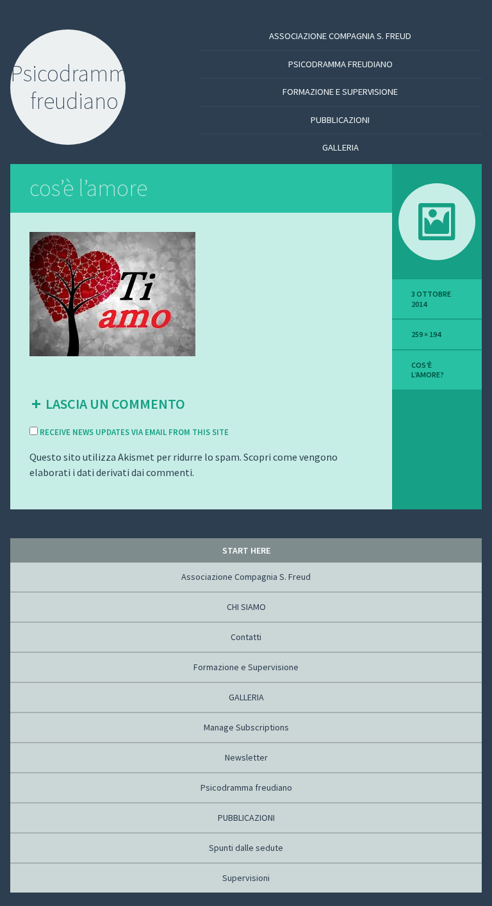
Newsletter (246, 757)
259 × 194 (426, 334)
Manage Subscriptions (246, 727)
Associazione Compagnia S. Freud (340, 36)
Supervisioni (246, 878)
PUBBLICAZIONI (340, 120)
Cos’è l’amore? (427, 370)
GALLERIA (340, 147)
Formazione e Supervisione (340, 91)
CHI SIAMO (246, 607)
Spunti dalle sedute (246, 847)
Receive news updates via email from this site (133, 432)
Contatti (246, 637)
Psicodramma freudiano (340, 64)
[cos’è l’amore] (112, 292)
